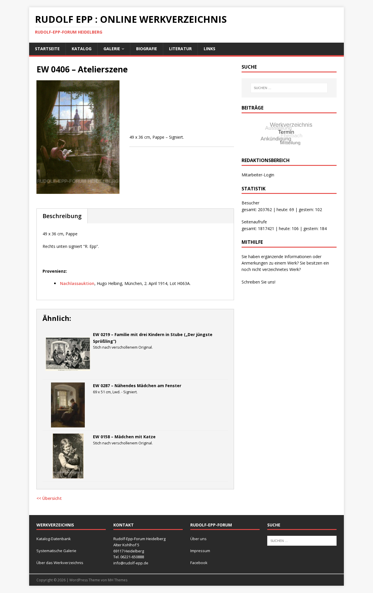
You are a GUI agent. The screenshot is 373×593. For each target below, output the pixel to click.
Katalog (82, 48)
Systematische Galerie (56, 550)
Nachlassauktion (77, 283)
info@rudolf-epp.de (130, 563)
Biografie (146, 48)
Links (209, 48)
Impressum (200, 550)
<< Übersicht (49, 498)
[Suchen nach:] (289, 88)
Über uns (198, 538)
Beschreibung (62, 216)
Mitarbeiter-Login (258, 175)
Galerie (111, 48)
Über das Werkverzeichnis (59, 562)
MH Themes (117, 580)
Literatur (180, 48)
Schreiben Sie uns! (258, 282)
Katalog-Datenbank (53, 538)
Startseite (47, 48)
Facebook (198, 562)
